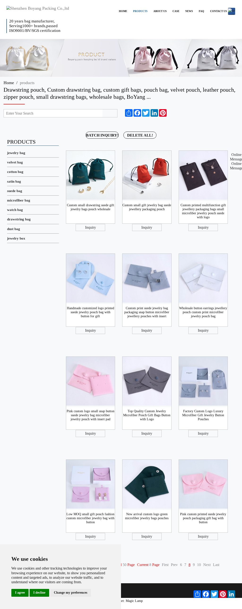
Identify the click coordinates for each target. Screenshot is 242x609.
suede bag (14, 191)
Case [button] (176, 11)
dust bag (13, 229)
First (165, 565)
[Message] (171, 113)
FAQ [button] (201, 11)
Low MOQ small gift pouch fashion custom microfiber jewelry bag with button (90, 518)
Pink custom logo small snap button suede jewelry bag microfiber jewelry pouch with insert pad (90, 415)
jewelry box (16, 238)
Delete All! (140, 135)
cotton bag (15, 172)
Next (207, 565)
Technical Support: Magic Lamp (121, 601)
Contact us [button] (218, 11)
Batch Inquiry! (102, 135)
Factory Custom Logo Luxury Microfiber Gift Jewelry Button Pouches (203, 415)
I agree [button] (20, 592)
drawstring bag (19, 219)
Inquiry (90, 227)
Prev (174, 565)
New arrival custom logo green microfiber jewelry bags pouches (147, 516)
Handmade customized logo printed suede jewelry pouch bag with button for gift (90, 312)
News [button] (189, 11)
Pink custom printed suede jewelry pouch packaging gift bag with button (203, 518)
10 (199, 565)
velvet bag (15, 162)
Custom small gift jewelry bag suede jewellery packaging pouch (146, 207)
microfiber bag (18, 200)
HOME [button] (123, 11)
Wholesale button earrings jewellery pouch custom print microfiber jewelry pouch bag (203, 312)
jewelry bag (16, 153)
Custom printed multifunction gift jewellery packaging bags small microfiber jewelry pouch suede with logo (203, 211)
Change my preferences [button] (70, 592)
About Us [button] (160, 11)
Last (216, 565)
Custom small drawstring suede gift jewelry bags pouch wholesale (90, 207)
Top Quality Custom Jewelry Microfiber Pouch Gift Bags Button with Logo (146, 415)
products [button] (140, 11)
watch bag (15, 210)
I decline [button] (39, 592)
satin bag (14, 181)
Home (9, 82)
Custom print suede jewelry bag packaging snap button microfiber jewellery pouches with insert (146, 312)
